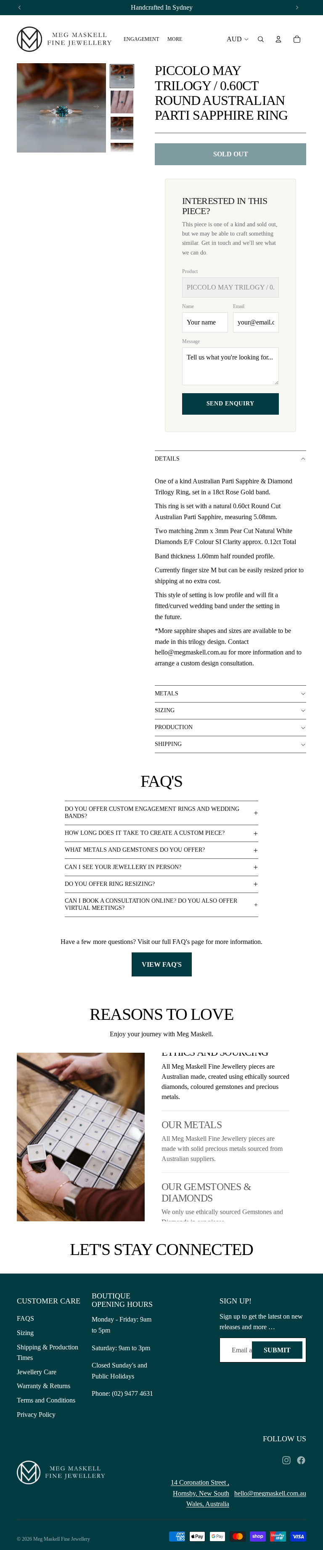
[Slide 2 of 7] (122, 102)
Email (238, 306)
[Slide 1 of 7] (122, 76)
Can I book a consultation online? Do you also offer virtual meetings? (151, 904)
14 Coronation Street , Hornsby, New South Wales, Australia (200, 1493)
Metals (166, 693)
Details (167, 459)
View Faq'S (162, 964)
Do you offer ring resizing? (110, 884)
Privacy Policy (36, 1414)
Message (191, 341)
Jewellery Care (36, 1372)
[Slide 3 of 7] (122, 128)
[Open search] (261, 39)
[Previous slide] (24, 108)
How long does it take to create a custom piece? (145, 833)
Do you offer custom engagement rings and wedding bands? (152, 812)
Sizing (165, 710)
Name (188, 306)
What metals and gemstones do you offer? (135, 850)
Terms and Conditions (46, 1400)
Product (190, 271)
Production (174, 727)
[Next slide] (99, 108)
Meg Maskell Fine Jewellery (61, 1539)
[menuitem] (141, 39)
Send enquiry (230, 403)
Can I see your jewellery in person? (123, 867)
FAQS (25, 1318)
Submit (277, 1350)
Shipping (168, 744)
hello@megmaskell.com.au (270, 1493)
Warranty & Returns (43, 1385)
